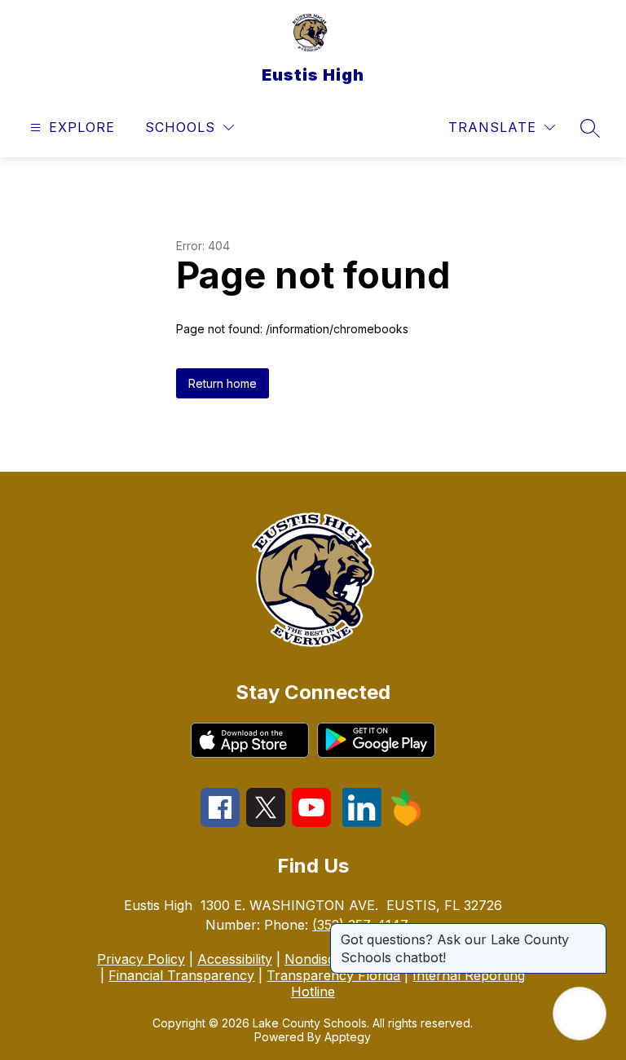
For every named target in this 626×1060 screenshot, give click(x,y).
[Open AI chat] (579, 1013)
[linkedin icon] (361, 822)
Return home (222, 383)
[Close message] (593, 931)
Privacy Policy (141, 959)
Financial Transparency (181, 975)
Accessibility (234, 959)
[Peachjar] (405, 822)
